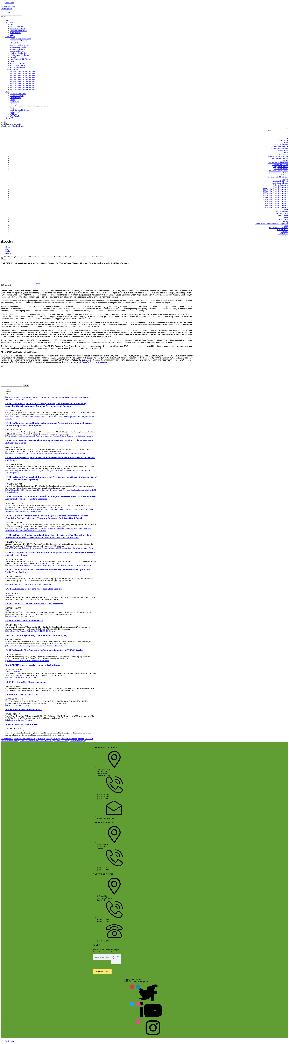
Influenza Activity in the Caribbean (21, 724)
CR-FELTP (89, 739)
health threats (32, 741)
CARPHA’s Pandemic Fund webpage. (92, 362)
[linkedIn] (132, 1004)
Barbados (25, 739)
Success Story (14, 741)
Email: (101, 950)
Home (7, 247)
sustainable (18, 739)
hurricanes (23, 741)
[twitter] (132, 986)
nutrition (32, 739)
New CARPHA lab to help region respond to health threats (32, 665)
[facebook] (138, 986)
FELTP (10, 739)
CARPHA (64, 739)
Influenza (8, 731)
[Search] (287, 128)
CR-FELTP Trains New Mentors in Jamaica (25, 682)
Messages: (115, 950)
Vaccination (22, 731)
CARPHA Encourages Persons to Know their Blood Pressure (33, 589)
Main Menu (9, 3)
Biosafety (17, 671)
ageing (83, 741)
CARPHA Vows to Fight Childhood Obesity (53, 741)
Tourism (8, 610)
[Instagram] (138, 1021)
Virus (15, 731)
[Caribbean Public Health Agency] (9, 9)
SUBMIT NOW (102, 972)
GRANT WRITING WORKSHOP (21, 695)
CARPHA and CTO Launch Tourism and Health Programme (34, 604)
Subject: (108, 950)
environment (72, 739)
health (72, 741)
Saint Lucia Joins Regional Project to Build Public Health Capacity (36, 635)
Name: (95, 950)
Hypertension (10, 595)
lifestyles (77, 741)
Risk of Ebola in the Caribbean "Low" (23, 709)
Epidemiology (55, 739)
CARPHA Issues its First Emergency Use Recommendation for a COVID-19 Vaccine (44, 650)
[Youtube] (138, 1004)
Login (7, 12)
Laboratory (9, 671)
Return (37, 283)
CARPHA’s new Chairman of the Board (24, 620)
